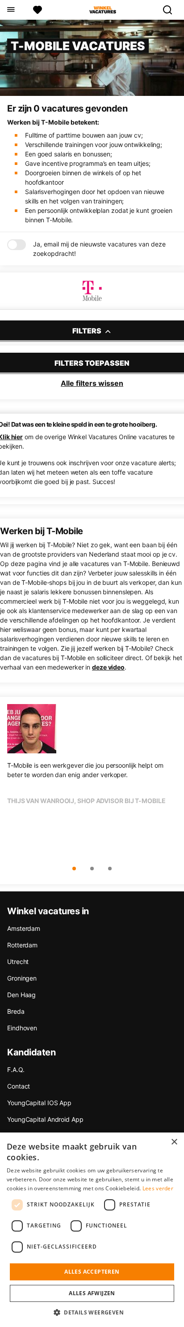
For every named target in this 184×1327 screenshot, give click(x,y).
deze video (108, 667)
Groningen (22, 978)
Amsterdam (23, 928)
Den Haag (21, 994)
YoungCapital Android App (45, 1119)
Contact (18, 1086)
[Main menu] (10, 10)
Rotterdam (22, 945)
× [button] (174, 1142)
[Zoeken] (171, 10)
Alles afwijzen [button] (92, 1293)
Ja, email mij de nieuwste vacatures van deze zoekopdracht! (99, 248)
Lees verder (157, 1188)
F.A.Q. (15, 1069)
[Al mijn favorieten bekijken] (37, 10)
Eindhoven (22, 1028)
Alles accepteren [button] (91, 1271)
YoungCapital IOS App (39, 1103)
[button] (92, 1312)
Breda (16, 1011)
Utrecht (18, 961)
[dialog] (92, 1229)
